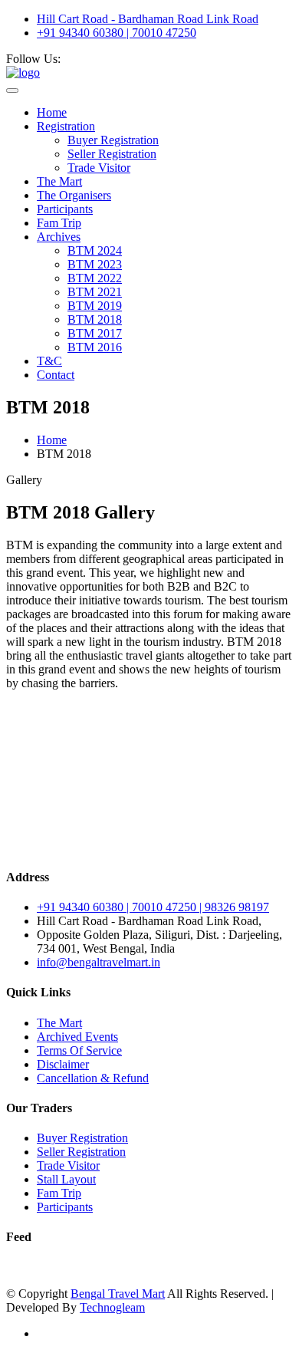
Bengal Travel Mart (118, 1293)
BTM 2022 (94, 278)
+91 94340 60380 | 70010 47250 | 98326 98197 (153, 907)
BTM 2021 (94, 291)
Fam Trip (59, 222)
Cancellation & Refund (93, 1078)
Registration (66, 126)
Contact (55, 374)
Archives (58, 236)
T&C (49, 360)
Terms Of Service (79, 1050)
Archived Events (77, 1036)
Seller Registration (111, 153)
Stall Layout (66, 1179)
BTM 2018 (94, 319)
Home (52, 112)
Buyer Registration (113, 139)
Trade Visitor (98, 167)
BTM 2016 (94, 347)
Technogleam (112, 1307)
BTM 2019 (94, 305)
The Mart (59, 181)
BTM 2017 (94, 333)
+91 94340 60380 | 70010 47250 (116, 32)
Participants (65, 209)
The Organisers (74, 195)
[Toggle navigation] (12, 90)
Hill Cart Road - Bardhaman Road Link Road (147, 18)
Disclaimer (63, 1064)
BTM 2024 (94, 250)
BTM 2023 (94, 264)
